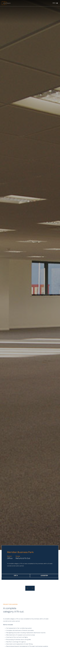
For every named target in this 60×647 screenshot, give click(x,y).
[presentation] (27, 588)
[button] (54, 3)
